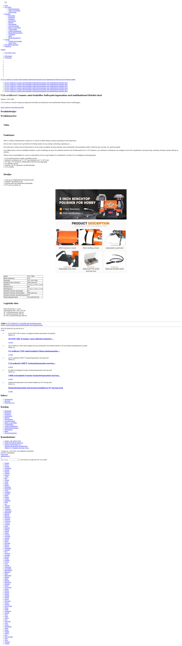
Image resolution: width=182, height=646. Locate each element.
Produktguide (9, 399)
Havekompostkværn (14, 38)
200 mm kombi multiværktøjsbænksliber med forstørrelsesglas (24, 325)
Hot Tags (7, 401)
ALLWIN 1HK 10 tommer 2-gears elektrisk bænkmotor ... (31, 339)
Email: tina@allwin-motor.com (14, 443)
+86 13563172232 (10, 53)
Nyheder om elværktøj (15, 41)
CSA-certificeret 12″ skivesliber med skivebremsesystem (24, 323)
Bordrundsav (12, 21)
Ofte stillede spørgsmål (11, 45)
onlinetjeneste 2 (5, 456)
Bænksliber (11, 16)
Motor (10, 36)
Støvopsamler (12, 24)
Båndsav (11, 22)
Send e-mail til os (6, 107)
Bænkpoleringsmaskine (15, 33)
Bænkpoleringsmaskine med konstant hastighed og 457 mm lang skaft (35, 388)
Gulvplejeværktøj (13, 26)
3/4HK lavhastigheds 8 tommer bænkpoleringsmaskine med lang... (34, 375)
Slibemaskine (9, 429)
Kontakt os (8, 46)
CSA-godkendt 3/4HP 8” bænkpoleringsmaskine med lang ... (32, 363)
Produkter (7, 14)
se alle (2, 330)
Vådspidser (11, 34)
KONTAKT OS (9, 403)
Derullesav (11, 19)
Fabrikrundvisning (13, 9)
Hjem (6, 5)
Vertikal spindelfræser (14, 31)
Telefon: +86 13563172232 (13, 441)
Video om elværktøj (14, 10)
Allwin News (12, 43)
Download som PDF (17, 107)
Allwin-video (12, 12)
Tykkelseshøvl (12, 29)
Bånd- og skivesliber (14, 27)
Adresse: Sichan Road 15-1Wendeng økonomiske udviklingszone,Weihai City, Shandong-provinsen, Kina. (17, 446)
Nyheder (7, 39)
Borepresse (11, 17)
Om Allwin (8, 7)
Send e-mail (4, 454)
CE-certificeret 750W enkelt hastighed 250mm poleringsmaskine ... (34, 351)
